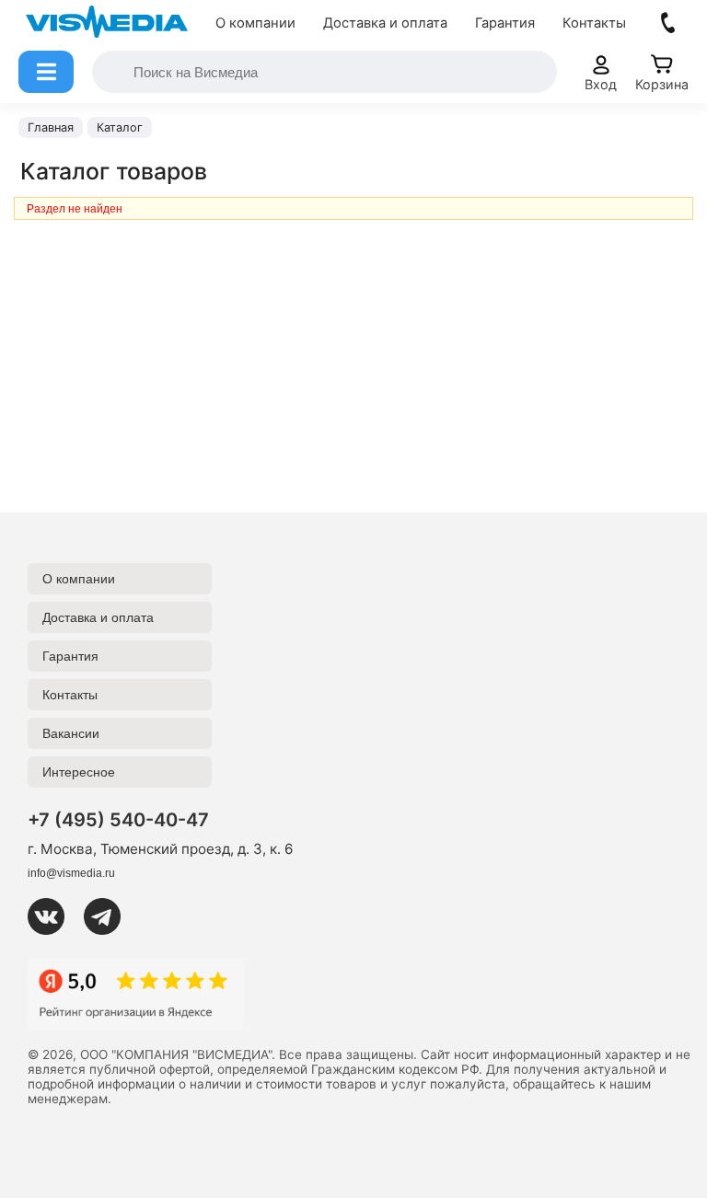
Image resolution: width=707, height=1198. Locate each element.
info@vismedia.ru (71, 873)
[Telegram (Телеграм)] (109, 916)
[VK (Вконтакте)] (53, 916)
